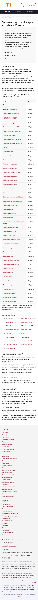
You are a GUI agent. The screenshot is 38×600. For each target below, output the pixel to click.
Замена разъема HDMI (10, 176)
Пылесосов (5, 454)
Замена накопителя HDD (11, 127)
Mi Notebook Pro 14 (26, 326)
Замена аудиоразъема (10, 227)
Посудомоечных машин (9, 458)
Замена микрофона (9, 213)
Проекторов (5, 484)
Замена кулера (8, 151)
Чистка (5, 147)
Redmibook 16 (10, 337)
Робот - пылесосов (8, 449)
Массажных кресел (8, 482)
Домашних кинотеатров (9, 491)
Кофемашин (6, 461)
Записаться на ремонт (12, 59)
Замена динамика (9, 235)
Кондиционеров (7, 477)
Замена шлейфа (8, 189)
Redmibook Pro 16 (26, 344)
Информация (6, 504)
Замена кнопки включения (11, 239)
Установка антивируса (10, 297)
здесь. (19, 596)
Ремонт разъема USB (10, 293)
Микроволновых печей (9, 470)
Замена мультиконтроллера (12, 172)
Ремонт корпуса (8, 285)
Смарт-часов (6, 446)
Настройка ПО (7, 276)
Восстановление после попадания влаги (14, 222)
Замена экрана (8, 272)
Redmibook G (24, 337)
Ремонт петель (8, 289)
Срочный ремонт (7, 506)
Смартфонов (6, 435)
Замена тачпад (8, 217)
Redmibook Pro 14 (26, 341)
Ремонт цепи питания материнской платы (10, 118)
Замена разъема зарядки (11, 260)
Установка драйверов (10, 168)
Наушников (5, 463)
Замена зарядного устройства (12, 201)
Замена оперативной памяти (12, 143)
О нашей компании (8, 532)
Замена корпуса (8, 248)
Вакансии (5, 535)
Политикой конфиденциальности (11, 592)
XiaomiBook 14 (10, 348)
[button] (34, 582)
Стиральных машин (8, 439)
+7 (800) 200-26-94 (28, 4)
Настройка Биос (8, 156)
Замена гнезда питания (10, 205)
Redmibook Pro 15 (11, 344)
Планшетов (5, 432)
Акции (4, 528)
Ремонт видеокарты (9, 123)
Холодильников (7, 444)
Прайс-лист (5, 530)
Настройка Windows (9, 135)
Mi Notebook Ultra (26, 329)
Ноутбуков (5, 437)
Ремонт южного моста (10, 164)
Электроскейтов (7, 472)
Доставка (5, 525)
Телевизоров (6, 442)
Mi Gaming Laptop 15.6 (27, 318)
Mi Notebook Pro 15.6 (12, 329)
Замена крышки (8, 252)
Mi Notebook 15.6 (11, 322)
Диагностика (6, 518)
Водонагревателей (8, 496)
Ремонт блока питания (10, 281)
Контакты (30, 11)
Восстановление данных (10, 513)
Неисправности (7, 511)
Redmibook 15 (24, 333)
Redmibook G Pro (11, 341)
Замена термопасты (9, 268)
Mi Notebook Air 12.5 (26, 322)
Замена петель (8, 256)
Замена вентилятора (9, 231)
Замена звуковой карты (10, 184)
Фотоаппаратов (7, 489)
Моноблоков (6, 451)
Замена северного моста (11, 264)
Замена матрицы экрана (11, 113)
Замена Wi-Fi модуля (10, 109)
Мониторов (5, 456)
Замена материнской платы (12, 139)
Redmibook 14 (10, 333)
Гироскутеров (6, 479)
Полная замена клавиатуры (12, 131)
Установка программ (9, 301)
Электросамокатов (8, 468)
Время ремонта (7, 509)
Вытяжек (4, 494)
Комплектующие (7, 520)
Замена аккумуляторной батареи (13, 197)
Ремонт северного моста (11, 193)
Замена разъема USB (10, 180)
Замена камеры (8, 209)
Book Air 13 (9, 318)
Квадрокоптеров (7, 465)
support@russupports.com (10, 546)
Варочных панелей (8, 475)
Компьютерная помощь (9, 516)
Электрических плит (8, 487)
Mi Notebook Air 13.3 (12, 326)
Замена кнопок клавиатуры (11, 243)
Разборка (6, 160)
